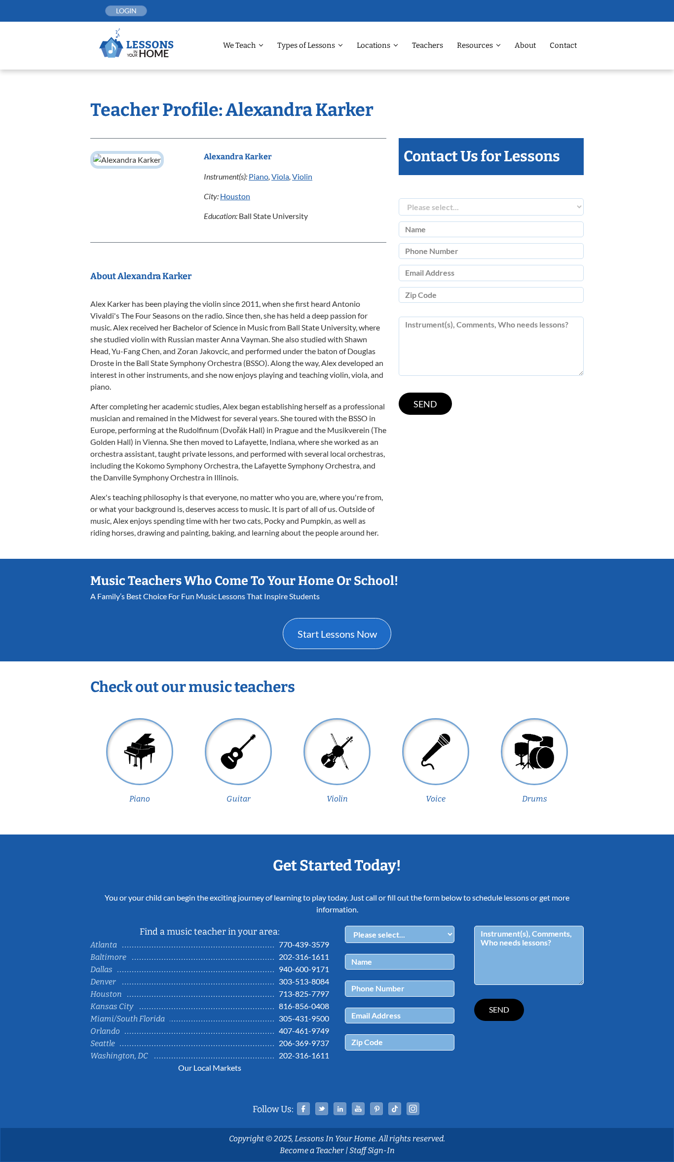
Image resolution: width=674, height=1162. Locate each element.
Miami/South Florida (127, 1018)
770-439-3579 (304, 944)
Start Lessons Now (337, 634)
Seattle (102, 1043)
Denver (103, 981)
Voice (436, 798)
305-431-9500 (304, 1018)
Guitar (238, 798)
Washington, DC (119, 1055)
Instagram (413, 1108)
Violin (302, 176)
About (525, 45)
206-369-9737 (304, 1043)
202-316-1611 (304, 956)
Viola (280, 176)
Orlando (105, 1031)
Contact (563, 45)
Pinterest (376, 1108)
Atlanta (103, 944)
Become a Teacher (312, 1150)
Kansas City (111, 1006)
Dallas (101, 969)
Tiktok (394, 1108)
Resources (475, 45)
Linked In (340, 1108)
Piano (258, 176)
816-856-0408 (304, 1006)
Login (126, 10)
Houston (235, 196)
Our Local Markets (209, 1067)
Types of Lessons (306, 45)
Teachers (427, 45)
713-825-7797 (304, 993)
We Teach (239, 45)
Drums (534, 798)
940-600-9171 (304, 969)
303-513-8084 (304, 981)
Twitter (321, 1108)
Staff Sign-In (372, 1150)
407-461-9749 (304, 1030)
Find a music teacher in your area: (210, 931)
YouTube (358, 1108)
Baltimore (108, 957)
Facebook (303, 1108)
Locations (373, 45)
